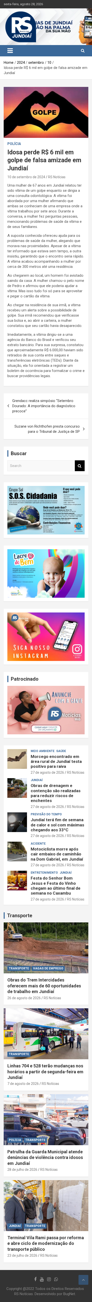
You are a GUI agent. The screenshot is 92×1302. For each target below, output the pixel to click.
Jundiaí (37, 780)
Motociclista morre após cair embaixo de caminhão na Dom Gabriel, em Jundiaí (57, 854)
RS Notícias (57, 177)
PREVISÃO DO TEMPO (46, 814)
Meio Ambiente (42, 751)
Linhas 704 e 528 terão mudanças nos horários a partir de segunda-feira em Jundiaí (45, 1071)
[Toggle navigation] (10, 50)
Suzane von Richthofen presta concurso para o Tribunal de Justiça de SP (47, 429)
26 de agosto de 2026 (24, 998)
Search (80, 465)
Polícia (14, 144)
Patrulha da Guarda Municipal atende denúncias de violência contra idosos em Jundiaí (45, 1157)
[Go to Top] (83, 1280)
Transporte (19, 915)
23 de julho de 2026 (22, 1255)
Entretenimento (44, 872)
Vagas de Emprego (48, 968)
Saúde (61, 751)
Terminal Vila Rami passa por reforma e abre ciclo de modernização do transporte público (45, 1243)
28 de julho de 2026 (22, 1170)
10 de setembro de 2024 (26, 177)
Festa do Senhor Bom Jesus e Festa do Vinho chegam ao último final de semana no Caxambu (55, 886)
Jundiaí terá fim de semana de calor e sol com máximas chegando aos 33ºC (57, 824)
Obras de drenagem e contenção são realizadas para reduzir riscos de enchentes (55, 793)
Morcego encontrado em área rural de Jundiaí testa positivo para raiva (56, 761)
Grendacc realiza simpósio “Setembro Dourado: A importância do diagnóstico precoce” (43, 406)
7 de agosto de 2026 (23, 1084)
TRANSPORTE (19, 968)
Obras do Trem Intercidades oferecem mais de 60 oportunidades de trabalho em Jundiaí (44, 985)
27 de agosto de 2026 (47, 772)
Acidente (38, 843)
